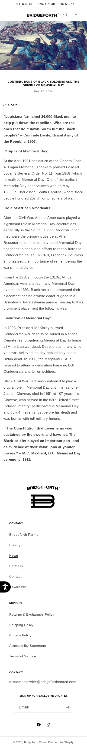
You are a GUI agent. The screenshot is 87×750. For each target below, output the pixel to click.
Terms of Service (22, 656)
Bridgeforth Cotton (36, 742)
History (14, 545)
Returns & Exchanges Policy (31, 614)
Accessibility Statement (27, 645)
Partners (16, 566)
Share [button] (13, 105)
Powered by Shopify (61, 742)
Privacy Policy (20, 635)
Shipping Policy (21, 625)
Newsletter (17, 587)
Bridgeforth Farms (23, 534)
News (13, 555)
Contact (15, 576)
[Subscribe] (68, 707)
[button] (9, 15)
